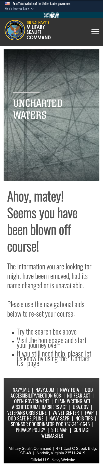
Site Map (59, 430)
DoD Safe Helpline (25, 418)
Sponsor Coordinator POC (37, 424)
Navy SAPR (59, 418)
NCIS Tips (84, 418)
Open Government (31, 401)
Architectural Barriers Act (39, 407)
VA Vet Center (65, 412)
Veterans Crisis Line (26, 412)
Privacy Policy (30, 430)
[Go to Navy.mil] (51, 15)
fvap (89, 412)
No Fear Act (78, 395)
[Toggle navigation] (95, 31)
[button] (19, 8)
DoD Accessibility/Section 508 (52, 393)
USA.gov (81, 407)
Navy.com (44, 390)
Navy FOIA (69, 390)
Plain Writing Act (72, 401)
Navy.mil (21, 390)
